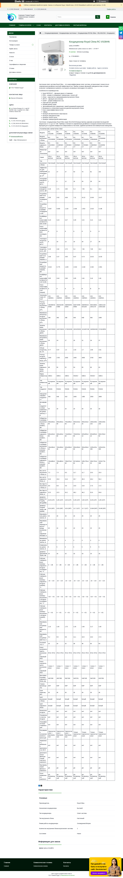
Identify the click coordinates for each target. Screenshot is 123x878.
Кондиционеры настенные (67, 33)
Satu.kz (70, 873)
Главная (12, 25)
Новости (12, 52)
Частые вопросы (79, 25)
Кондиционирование (51, 33)
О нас (39, 25)
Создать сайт (29, 1)
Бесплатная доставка (75, 65)
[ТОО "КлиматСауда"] (11, 20)
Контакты (48, 25)
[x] (41, 786)
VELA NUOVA (101, 33)
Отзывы (11, 68)
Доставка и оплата (62, 25)
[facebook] (39, 786)
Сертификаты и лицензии (17, 64)
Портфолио (13, 37)
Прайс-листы (13, 48)
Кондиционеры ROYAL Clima (87, 33)
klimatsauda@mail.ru (17, 136)
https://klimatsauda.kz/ (20, 140)
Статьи (11, 56)
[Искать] (97, 17)
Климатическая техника (41, 866)
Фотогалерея (13, 41)
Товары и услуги (25, 25)
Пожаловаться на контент (68, 875)
